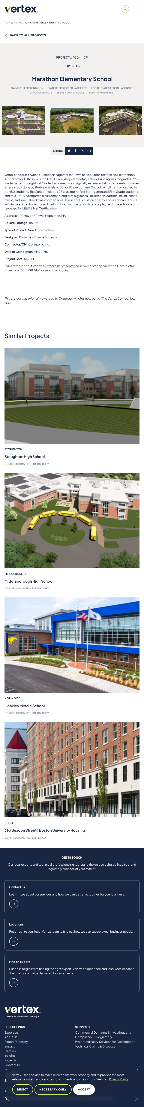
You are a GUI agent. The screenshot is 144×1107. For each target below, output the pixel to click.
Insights (10, 1055)
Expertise (11, 1032)
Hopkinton (72, 66)
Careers (10, 1051)
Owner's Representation (27, 88)
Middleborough (17, 573)
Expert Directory (16, 1042)
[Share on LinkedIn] (82, 151)
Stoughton (13, 449)
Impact (9, 1046)
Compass (66, 298)
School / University (102, 92)
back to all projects (28, 35)
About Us (10, 1037)
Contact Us (12, 1065)
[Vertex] (21, 9)
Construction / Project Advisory (26, 463)
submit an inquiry (56, 270)
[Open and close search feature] (125, 9)
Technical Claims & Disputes (95, 1046)
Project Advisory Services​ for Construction (105, 1042)
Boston (10, 823)
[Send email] (89, 151)
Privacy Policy (118, 1079)
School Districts (40, 92)
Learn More (13, 903)
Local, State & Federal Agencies (112, 88)
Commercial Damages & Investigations (103, 1032)
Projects (20, 22)
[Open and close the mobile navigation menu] (137, 9)
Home (8, 22)
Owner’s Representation (62, 266)
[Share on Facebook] (75, 151)
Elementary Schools (70, 92)
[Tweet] (69, 151)
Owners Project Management (67, 88)
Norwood (12, 698)
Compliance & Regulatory (93, 1037)
